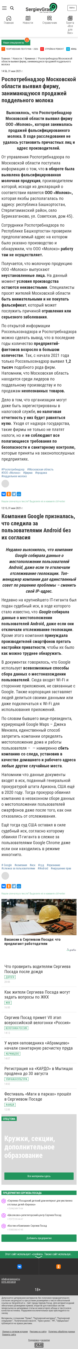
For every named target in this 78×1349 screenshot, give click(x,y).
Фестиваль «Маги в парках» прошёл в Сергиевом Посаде (37, 1096)
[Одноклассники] (9, 494)
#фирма (27, 472)
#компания (21, 865)
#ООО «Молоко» (10, 472)
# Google (6, 865)
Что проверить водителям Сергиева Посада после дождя (37, 969)
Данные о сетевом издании (15, 1331)
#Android (43, 868)
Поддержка (33, 1340)
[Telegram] (14, 494)
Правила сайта (9, 1334)
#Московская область (40, 469)
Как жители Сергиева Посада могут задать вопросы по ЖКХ (37, 995)
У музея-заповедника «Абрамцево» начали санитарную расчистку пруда (38, 1045)
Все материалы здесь (39, 1176)
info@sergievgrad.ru (10, 1279)
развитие (45, 1340)
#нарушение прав (61, 868)
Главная (9, 23)
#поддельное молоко (14, 476)
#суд (41, 865)
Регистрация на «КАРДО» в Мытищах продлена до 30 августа (38, 1071)
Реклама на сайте (38, 1331)
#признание (53, 865)
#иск (32, 865)
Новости (28, 23)
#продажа (41, 472)
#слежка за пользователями (18, 868)
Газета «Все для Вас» (70, 28)
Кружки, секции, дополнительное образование (29, 1147)
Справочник (49, 23)
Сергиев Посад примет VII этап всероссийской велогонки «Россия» (37, 1020)
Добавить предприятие (39, 1238)
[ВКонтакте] (3, 494)
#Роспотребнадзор (12, 469)
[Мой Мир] (19, 494)
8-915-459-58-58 (8, 1282)
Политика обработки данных (61, 1331)
